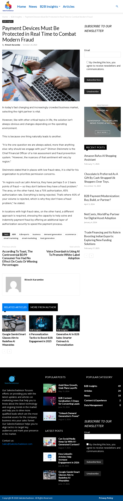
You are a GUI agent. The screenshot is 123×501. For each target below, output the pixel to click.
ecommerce (70, 234)
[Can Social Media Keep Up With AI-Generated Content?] (49, 441)
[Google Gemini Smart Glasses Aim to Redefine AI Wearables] (14, 323)
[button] (117, 6)
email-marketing (29, 238)
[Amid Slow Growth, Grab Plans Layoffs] (49, 388)
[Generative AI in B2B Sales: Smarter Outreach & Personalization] (68, 323)
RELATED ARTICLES (15, 307)
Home (21, 6)
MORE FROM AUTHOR (43, 307)
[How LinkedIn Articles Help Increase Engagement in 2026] (49, 456)
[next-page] (9, 351)
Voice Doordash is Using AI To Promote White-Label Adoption (63, 255)
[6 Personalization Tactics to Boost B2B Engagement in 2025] (41, 323)
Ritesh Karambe (12, 45)
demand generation (53, 234)
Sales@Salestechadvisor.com (17, 443)
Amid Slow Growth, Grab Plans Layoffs (68, 386)
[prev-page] (4, 351)
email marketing (11, 238)
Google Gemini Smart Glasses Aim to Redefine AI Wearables (69, 476)
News (33, 6)
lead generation (47, 238)
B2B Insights (49, 6)
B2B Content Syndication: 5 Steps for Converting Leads (69, 401)
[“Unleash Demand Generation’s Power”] (49, 416)
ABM (14, 234)
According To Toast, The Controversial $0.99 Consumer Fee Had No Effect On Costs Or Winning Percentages (19, 258)
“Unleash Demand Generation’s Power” (68, 414)
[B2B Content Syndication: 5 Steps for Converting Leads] (49, 401)
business (37, 234)
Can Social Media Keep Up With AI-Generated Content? (69, 441)
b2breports (24, 234)
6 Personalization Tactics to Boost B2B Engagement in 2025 (41, 338)
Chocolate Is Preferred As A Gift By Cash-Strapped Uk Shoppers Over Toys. (101, 177)
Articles (68, 6)
